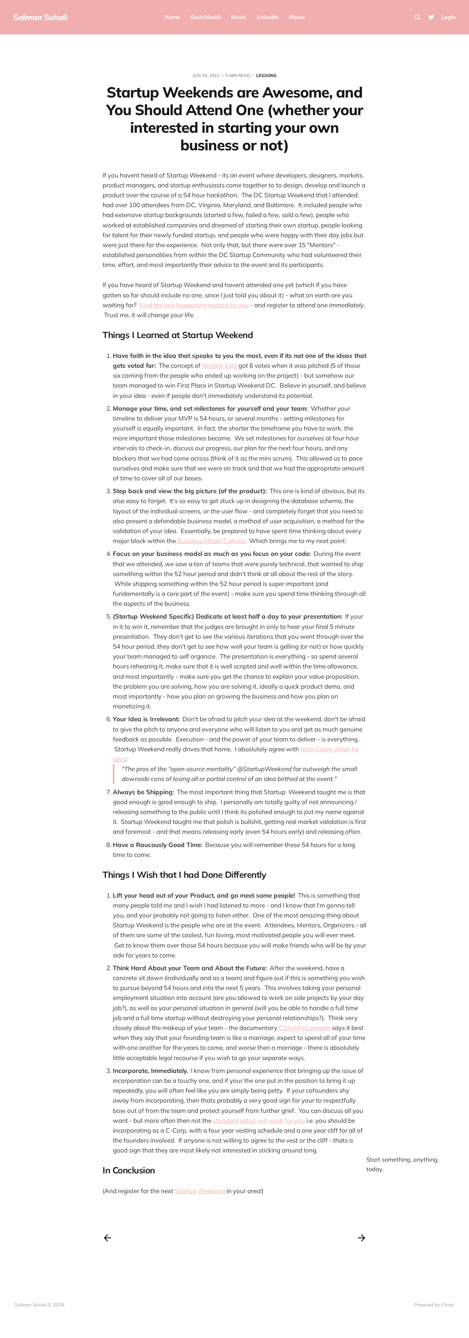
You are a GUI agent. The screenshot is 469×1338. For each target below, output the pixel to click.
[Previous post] (107, 1237)
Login (449, 17)
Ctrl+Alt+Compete (304, 1027)
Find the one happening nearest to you (194, 305)
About (297, 17)
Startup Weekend (200, 1191)
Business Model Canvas (211, 541)
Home (172, 17)
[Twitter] (431, 17)
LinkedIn (267, 17)
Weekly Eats (219, 365)
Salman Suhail (40, 17)
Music (239, 17)
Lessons (266, 75)
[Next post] (361, 1237)
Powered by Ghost (434, 1305)
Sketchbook (205, 17)
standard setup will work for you (259, 1120)
